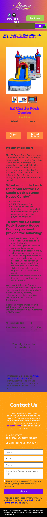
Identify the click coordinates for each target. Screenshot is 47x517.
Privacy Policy (27, 500)
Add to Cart (13, 135)
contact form (14, 426)
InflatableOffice (8, 514)
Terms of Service (12, 503)
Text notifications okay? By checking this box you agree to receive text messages (23, 483)
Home (5, 35)
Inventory (16, 35)
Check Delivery (35, 135)
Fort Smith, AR (19, 378)
